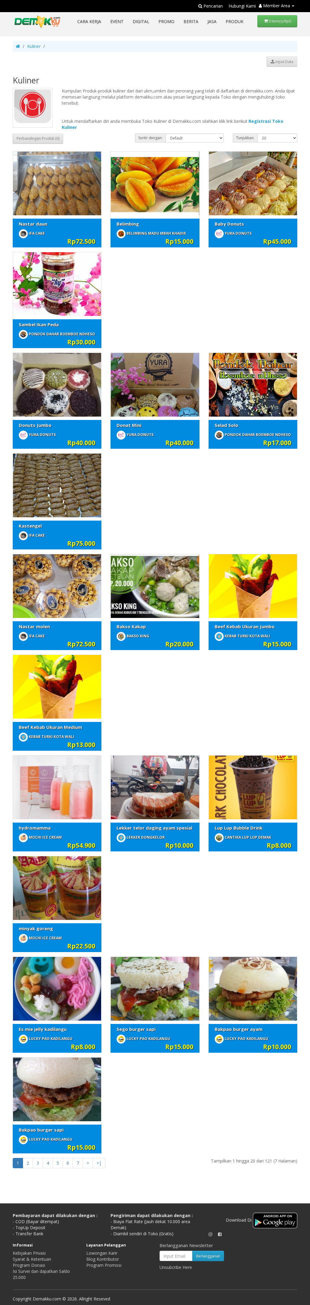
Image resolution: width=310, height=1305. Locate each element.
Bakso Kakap (131, 626)
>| (99, 1163)
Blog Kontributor (102, 1259)
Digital (141, 21)
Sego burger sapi (136, 1029)
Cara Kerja (89, 21)
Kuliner (34, 46)
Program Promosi (103, 1265)
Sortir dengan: (150, 137)
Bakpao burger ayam (238, 1029)
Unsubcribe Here (176, 1267)
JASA (211, 21)
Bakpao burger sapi (41, 1130)
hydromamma (35, 828)
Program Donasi (29, 1265)
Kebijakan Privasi (29, 1253)
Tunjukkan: (245, 137)
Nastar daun (33, 224)
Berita (190, 21)
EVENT (117, 21)
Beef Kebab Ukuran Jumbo (245, 626)
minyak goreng (36, 928)
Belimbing (128, 224)
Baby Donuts (229, 224)
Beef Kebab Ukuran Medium (50, 727)
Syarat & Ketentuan (32, 1259)
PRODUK (234, 21)
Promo (166, 21)
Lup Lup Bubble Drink (238, 828)
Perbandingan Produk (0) (38, 138)
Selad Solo (226, 425)
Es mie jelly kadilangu (43, 1029)
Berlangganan (208, 1256)
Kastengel (30, 526)
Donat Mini (129, 425)
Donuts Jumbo (35, 425)
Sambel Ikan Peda (39, 324)
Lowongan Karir (101, 1253)
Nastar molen (34, 626)
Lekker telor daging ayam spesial (154, 828)
